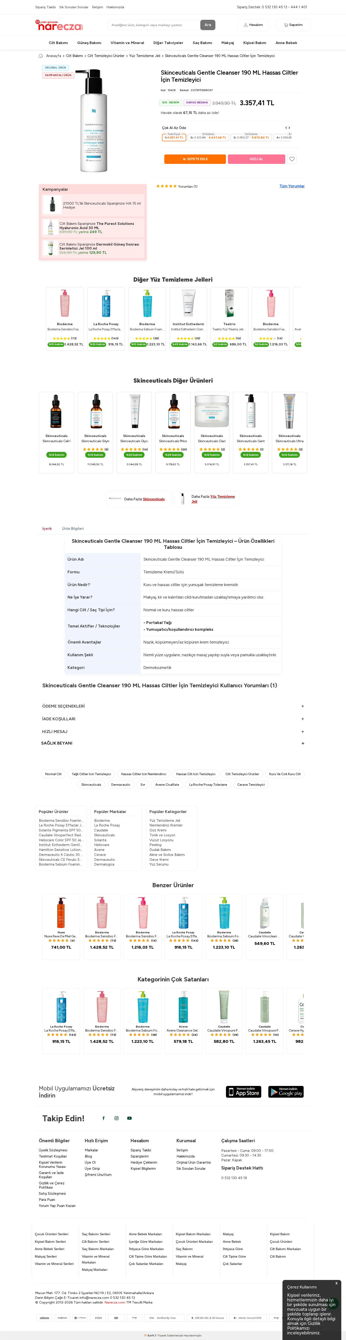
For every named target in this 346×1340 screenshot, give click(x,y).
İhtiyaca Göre (233, 1249)
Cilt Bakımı (58, 42)
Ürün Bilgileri (73, 528)
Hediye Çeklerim (144, 1162)
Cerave (100, 855)
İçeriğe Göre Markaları (146, 1241)
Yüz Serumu (159, 864)
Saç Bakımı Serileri (96, 1234)
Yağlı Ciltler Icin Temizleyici (91, 774)
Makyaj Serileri (46, 1256)
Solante (100, 840)
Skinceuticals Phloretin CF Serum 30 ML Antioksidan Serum (173, 441)
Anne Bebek (286, 42)
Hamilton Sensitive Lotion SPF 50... (61, 850)
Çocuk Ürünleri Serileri (51, 1234)
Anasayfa (53, 55)
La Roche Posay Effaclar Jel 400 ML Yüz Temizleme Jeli (106, 329)
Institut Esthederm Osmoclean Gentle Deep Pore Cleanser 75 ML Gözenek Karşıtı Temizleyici (188, 329)
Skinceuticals (56, 436)
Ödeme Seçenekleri (63, 706)
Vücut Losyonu (161, 840)
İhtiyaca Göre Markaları (146, 1249)
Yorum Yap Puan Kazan (57, 1206)
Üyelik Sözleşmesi (53, 1150)
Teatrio (229, 324)
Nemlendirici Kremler (166, 825)
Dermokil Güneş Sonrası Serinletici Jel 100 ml (99, 246)
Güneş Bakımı (89, 42)
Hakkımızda (115, 7)
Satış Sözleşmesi (52, 1193)
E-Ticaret (160, 1335)
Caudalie (101, 830)
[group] (93, 121)
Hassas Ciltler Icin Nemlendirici (143, 774)
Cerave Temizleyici (251, 784)
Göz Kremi (157, 830)
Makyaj (227, 42)
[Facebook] (103, 1118)
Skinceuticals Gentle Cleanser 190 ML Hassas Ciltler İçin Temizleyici (251, 441)
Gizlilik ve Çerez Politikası (51, 1185)
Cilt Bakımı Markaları (285, 1249)
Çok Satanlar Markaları (146, 1264)
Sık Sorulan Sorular (74, 7)
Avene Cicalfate (167, 784)
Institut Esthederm (188, 324)
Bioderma (64, 324)
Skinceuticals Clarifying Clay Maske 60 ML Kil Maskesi (212, 441)
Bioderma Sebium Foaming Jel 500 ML (61, 864)
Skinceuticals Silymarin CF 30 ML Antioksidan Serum (95, 441)
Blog (88, 1156)
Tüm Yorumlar (292, 186)
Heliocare (101, 845)
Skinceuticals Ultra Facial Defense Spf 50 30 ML (289, 441)
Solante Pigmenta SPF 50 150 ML (61, 830)
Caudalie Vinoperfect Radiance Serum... (61, 835)
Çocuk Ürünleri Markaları (194, 1241)
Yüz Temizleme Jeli (144, 55)
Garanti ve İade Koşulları (51, 1175)
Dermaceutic (120, 784)
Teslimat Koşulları (53, 1156)
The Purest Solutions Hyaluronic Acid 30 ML (97, 225)
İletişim (97, 7)
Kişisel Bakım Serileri (50, 1241)
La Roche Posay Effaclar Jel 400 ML (61, 825)
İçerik (47, 528)
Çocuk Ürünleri (281, 1241)
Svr (143, 784)
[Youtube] (129, 1118)
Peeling (155, 845)
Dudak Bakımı (160, 850)
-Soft (149, 1335)
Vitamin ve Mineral (127, 42)
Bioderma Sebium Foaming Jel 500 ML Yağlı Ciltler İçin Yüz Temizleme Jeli (147, 329)
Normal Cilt (53, 774)
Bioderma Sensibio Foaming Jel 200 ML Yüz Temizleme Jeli (270, 329)
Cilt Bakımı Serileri (95, 1241)
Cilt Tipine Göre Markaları (148, 1256)
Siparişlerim (140, 1156)
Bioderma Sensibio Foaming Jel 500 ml (65, 329)
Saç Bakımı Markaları (98, 1249)
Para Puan (47, 1200)
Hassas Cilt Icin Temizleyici (195, 774)
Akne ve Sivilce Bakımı (167, 855)
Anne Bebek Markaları (145, 1234)
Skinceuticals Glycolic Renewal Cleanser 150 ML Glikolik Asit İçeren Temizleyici (134, 441)
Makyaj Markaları (95, 1269)
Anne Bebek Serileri (49, 1249)
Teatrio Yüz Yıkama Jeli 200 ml (229, 329)
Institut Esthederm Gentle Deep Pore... (61, 845)
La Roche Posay (106, 324)
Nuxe (61, 932)
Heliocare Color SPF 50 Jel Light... (61, 840)
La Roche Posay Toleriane (208, 784)
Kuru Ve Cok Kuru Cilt (285, 774)
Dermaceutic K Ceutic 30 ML (61, 855)
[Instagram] (116, 1118)
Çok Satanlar (232, 1264)
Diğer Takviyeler (168, 42)
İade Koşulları (59, 718)
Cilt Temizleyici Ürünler (106, 55)
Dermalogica (104, 864)
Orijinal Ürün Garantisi (194, 1162)
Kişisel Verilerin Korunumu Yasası (52, 1164)
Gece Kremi (159, 860)
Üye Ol (90, 1162)
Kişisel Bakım (254, 42)
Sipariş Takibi (45, 7)
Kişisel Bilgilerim (143, 1168)
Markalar (91, 1150)
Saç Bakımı (202, 42)
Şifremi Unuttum (98, 1175)
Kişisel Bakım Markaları (193, 1234)
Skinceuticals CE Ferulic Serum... (61, 860)
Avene (99, 850)
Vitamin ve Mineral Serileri (54, 1264)
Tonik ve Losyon (162, 835)
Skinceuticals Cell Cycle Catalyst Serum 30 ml (56, 441)
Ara (208, 24)
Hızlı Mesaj (54, 731)
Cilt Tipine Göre (234, 1256)
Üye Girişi (92, 1168)
